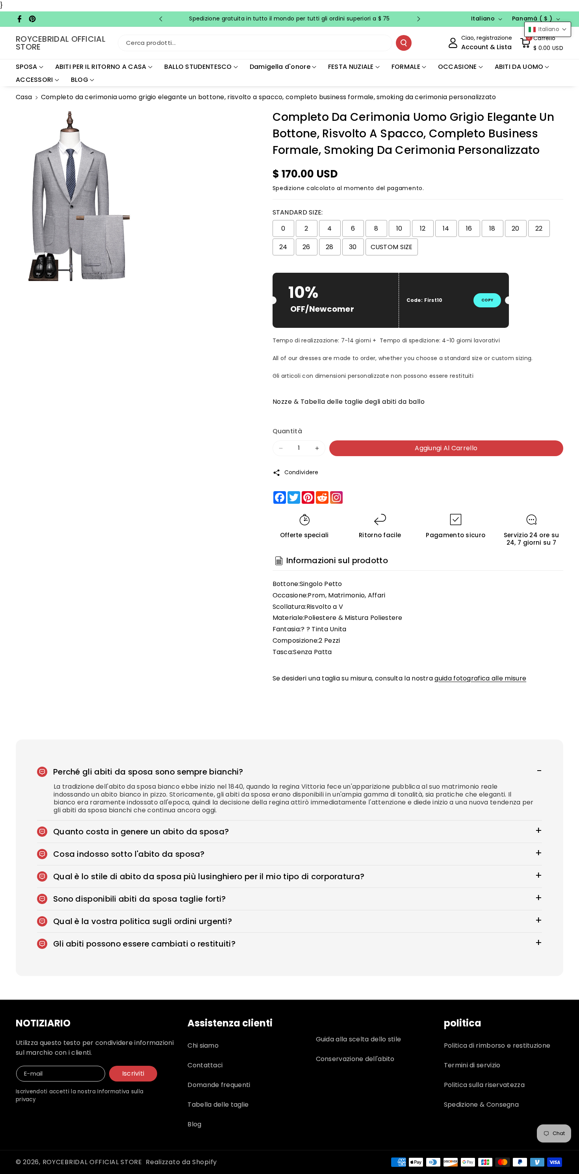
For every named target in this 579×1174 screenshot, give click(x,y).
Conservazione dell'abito (355, 1058)
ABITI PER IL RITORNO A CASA (101, 66)
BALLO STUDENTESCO (198, 66)
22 (539, 228)
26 (306, 246)
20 (516, 228)
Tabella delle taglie (218, 1104)
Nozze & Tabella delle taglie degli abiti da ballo (349, 401)
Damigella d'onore (280, 66)
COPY (487, 300)
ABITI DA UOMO (519, 66)
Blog (194, 1124)
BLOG (79, 79)
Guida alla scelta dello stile (358, 1039)
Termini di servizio (472, 1065)
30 (353, 246)
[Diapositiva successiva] (419, 18)
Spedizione (289, 188)
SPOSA (26, 66)
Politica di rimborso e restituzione (497, 1045)
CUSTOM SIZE (392, 246)
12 (423, 228)
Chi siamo (203, 1045)
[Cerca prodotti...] (404, 43)
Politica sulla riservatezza (484, 1084)
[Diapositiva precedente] (161, 18)
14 (446, 228)
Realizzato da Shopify (181, 1162)
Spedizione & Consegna (481, 1104)
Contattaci (205, 1065)
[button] (541, 43)
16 (469, 228)
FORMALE (406, 66)
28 (330, 246)
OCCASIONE (457, 66)
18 (492, 228)
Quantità (287, 431)
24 (283, 246)
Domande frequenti (218, 1084)
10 (399, 228)
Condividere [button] (301, 472)
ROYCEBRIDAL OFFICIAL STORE (92, 1162)
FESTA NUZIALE (351, 66)
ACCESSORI (34, 79)
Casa (24, 97)
